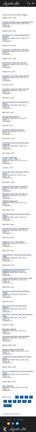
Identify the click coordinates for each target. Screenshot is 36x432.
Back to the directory (12, 414)
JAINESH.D (24, 229)
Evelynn (21, 242)
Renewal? (6, 186)
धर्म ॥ (3, 117)
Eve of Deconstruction (10, 143)
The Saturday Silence (10, 336)
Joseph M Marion (18, 271)
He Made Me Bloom (9, 22)
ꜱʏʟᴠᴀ (26, 194)
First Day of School (9, 63)
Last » (7, 405)
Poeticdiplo (25, 336)
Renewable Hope (8, 172)
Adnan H (15, 201)
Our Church (6, 50)
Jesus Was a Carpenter (10, 89)
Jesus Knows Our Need (10, 76)
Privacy (9, 419)
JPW (22, 349)
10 (24, 401)
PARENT (5, 201)
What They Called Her (10, 314)
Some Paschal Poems (10, 306)
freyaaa (21, 130)
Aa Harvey (12, 329)
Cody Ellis (23, 63)
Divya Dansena (13, 117)
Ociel (11, 386)
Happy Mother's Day (10, 255)
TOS (14, 419)
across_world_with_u (11, 159)
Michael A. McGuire (21, 50)
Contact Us (20, 419)
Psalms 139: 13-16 (9, 242)
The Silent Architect (9, 229)
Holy (4, 329)
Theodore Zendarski (20, 186)
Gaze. (4, 386)
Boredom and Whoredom (11, 291)
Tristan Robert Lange (24, 278)
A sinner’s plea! (8, 157)
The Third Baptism (9, 214)
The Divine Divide (9, 130)
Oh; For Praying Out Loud (11, 102)
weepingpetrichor (26, 22)
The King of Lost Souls (10, 35)
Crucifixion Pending (10, 357)
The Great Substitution (11, 371)
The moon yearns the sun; (12, 194)
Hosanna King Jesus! (10, 349)
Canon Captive (7, 278)
